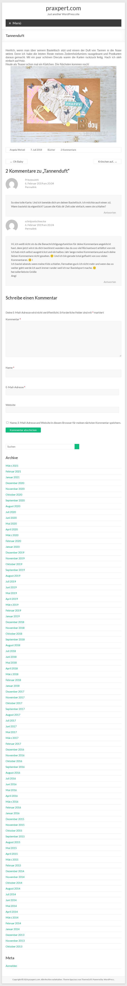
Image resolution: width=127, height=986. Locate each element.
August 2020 (13, 506)
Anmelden (11, 965)
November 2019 (15, 558)
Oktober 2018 (14, 633)
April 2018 (12, 668)
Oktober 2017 (14, 703)
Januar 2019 (13, 616)
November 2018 (15, 627)
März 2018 (12, 674)
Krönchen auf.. (107, 161)
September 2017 (15, 708)
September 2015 (15, 836)
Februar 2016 (13, 807)
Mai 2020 (11, 523)
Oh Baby (16, 161)
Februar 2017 (13, 743)
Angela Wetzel (17, 149)
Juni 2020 (11, 517)
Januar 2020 (13, 546)
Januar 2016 (13, 813)
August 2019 (13, 575)
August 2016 (13, 772)
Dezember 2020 (15, 482)
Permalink (31, 187)
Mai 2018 (11, 662)
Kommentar (13, 319)
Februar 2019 (13, 610)
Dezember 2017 (15, 691)
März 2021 (12, 465)
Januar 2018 (13, 685)
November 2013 (15, 940)
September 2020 (15, 500)
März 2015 (12, 859)
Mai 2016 (11, 790)
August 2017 (13, 714)
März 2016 (12, 801)
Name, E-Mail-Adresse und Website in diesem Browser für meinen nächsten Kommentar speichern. (65, 422)
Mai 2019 (11, 593)
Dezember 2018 (15, 622)
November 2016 (15, 755)
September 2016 (15, 766)
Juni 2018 (11, 656)
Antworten (110, 212)
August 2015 (13, 842)
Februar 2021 (13, 471)
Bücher (51, 149)
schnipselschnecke (35, 221)
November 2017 (15, 697)
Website (10, 404)
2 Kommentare (68, 149)
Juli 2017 (11, 720)
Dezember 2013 (15, 934)
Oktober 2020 (14, 494)
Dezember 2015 (15, 818)
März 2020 (12, 535)
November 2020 (15, 488)
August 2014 (13, 888)
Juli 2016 (11, 778)
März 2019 (12, 604)
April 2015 (12, 853)
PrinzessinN (32, 179)
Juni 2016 (11, 784)
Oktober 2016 (14, 761)
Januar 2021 (13, 477)
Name (10, 367)
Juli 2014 (11, 894)
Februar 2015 (13, 865)
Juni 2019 (11, 587)
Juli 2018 (11, 650)
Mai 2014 (11, 905)
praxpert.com (63, 8)
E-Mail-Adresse (15, 387)
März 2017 (12, 737)
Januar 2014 (13, 929)
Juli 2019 (11, 581)
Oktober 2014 (14, 882)
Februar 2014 (13, 923)
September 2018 (15, 639)
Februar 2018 (13, 679)
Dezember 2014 (15, 871)
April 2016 (12, 795)
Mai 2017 (11, 732)
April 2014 (12, 911)
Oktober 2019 (14, 564)
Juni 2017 (11, 726)
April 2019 (12, 598)
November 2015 (15, 824)
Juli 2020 (11, 511)
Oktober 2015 (14, 830)
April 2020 (12, 529)
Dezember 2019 (15, 552)
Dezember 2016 (15, 749)
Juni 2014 (11, 900)
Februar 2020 (13, 540)
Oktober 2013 (14, 946)
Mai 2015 (11, 847)
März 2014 (12, 917)
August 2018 (13, 645)
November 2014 (15, 876)
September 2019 (15, 569)
